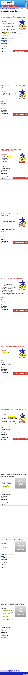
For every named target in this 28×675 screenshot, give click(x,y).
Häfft (2, 299)
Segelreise (5, 610)
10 (18, 670)
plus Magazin (4, 231)
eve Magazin (4, 40)
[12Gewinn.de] (5, 7)
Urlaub (10, 23)
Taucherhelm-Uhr (12, 417)
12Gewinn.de (6, 672)
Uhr (4, 291)
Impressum (25, 674)
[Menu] (2, 7)
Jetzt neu (9, 6)
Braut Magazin (4, 166)
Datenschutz (24, 672)
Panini (2, 492)
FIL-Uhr (5, 221)
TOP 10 (14, 6)
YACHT (2, 625)
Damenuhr (9, 156)
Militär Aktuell (4, 103)
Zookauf (2, 556)
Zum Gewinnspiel (19, 51)
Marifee (2, 427)
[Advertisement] (14, 68)
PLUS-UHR (6, 352)
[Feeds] (26, 6)
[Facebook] (26, 1)
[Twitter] (26, 4)
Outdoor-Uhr (6, 486)
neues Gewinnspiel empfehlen (15, 672)
